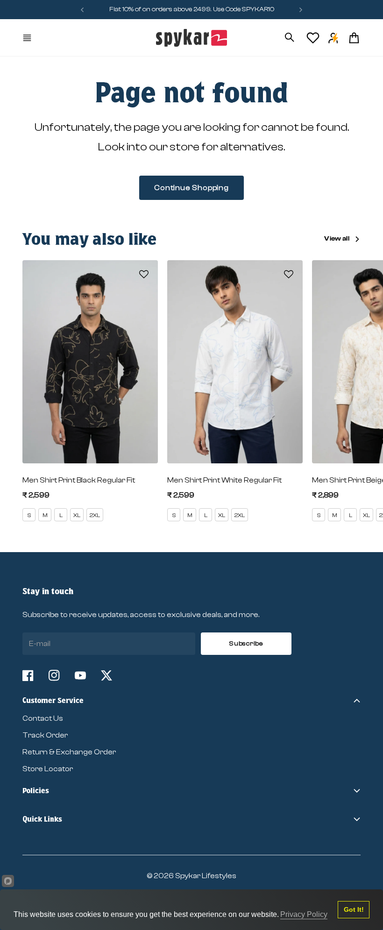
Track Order (45, 735)
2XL (95, 515)
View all (336, 238)
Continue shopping (191, 188)
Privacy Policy (303, 914)
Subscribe (245, 643)
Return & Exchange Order (69, 752)
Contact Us (42, 718)
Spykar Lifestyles (205, 876)
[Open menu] (28, 38)
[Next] (301, 9)
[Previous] (82, 9)
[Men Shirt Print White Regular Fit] (235, 361)
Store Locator (47, 769)
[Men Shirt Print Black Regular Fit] (90, 361)
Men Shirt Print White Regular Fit (224, 480)
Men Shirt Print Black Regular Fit (78, 480)
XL (76, 515)
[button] (144, 274)
